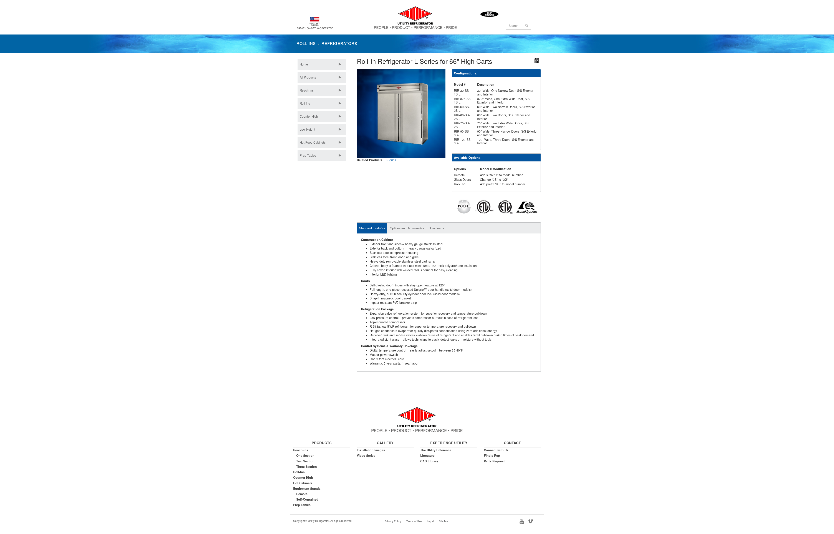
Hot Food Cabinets (313, 142)
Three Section (306, 466)
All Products (308, 77)
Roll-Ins (306, 43)
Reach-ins (307, 90)
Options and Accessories (407, 228)
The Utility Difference (435, 450)
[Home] (417, 19)
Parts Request (494, 461)
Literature (427, 455)
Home (304, 64)
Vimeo (532, 521)
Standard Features (372, 228)
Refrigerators (339, 43)
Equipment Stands (307, 488)
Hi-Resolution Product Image (537, 61)
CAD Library (429, 461)
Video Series (366, 455)
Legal (430, 521)
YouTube (523, 521)
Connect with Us (496, 450)
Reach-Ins (300, 450)
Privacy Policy (393, 521)
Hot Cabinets (303, 483)
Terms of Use (414, 521)
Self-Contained (307, 499)
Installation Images (371, 450)
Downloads (436, 228)
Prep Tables (308, 155)
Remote (302, 494)
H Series (390, 160)
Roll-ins (305, 103)
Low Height (307, 129)
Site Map (444, 521)
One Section (305, 455)
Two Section (305, 461)
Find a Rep (492, 455)
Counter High (309, 116)
